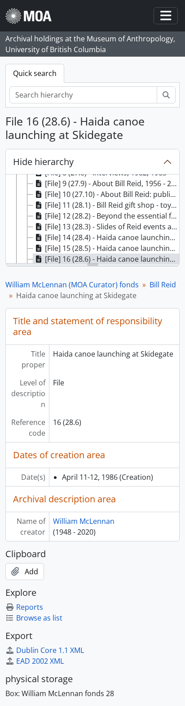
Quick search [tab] (35, 73)
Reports (29, 607)
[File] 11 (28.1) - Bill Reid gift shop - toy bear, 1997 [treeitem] (112, 205)
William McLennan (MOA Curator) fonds (72, 285)
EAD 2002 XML (40, 661)
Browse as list (39, 618)
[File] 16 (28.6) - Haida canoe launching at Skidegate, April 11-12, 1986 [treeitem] (112, 259)
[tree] (92, 219)
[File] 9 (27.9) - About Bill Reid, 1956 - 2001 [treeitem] (112, 183)
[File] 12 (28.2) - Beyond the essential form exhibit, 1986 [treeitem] (112, 216)
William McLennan (84, 521)
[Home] (32, 15)
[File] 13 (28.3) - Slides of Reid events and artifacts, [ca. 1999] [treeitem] (112, 227)
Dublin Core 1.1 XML (50, 650)
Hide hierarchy (43, 162)
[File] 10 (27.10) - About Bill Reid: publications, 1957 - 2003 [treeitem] (112, 194)
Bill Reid (163, 285)
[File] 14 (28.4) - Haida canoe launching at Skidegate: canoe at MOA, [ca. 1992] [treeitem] (112, 237)
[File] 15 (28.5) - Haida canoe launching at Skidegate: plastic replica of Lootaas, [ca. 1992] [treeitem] (112, 248)
